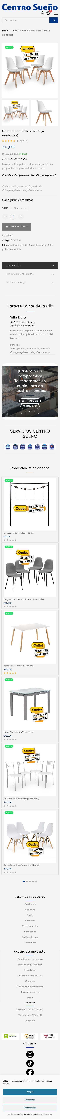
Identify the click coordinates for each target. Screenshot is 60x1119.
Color (5, 208)
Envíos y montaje (30, 992)
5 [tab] (36, 881)
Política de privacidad (33, 1115)
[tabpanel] (30, 510)
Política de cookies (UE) (30, 976)
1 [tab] (24, 881)
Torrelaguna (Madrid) (30, 1015)
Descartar (30, 1100)
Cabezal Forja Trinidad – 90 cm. (19, 533)
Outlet (15, 31)
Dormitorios (30, 943)
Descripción (13, 265)
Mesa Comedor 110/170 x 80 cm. (19, 732)
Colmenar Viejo (30, 401)
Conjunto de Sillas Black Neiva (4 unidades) (24, 599)
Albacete (30, 411)
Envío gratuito (20, 245)
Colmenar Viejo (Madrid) (30, 1010)
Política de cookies (15, 1115)
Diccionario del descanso (30, 987)
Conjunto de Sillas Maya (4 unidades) (21, 799)
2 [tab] (27, 881)
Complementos (30, 926)
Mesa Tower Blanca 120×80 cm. (18, 666)
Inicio (5, 31)
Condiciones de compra (30, 959)
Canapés (30, 910)
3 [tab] (30, 881)
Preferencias (30, 1108)
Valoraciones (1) (16, 283)
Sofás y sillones (30, 937)
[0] (48, 13)
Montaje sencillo (37, 245)
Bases (30, 915)
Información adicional (20, 274)
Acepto (30, 1092)
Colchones (30, 904)
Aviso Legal (47, 1115)
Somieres (30, 921)
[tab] (30, 265)
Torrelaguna (30, 406)
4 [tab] (33, 881)
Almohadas (30, 932)
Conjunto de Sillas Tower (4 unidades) (21, 865)
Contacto (30, 981)
